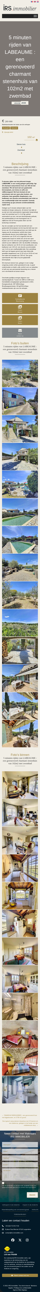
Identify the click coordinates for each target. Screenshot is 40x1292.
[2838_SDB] (20, 1006)
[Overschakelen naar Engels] (34, 1)
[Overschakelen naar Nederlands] (37, 1)
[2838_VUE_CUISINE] (20, 895)
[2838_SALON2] (20, 840)
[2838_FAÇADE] (20, 456)
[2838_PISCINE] (20, 512)
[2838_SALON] (20, 785)
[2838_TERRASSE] (20, 706)
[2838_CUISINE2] (20, 868)
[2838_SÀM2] (20, 979)
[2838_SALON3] (20, 812)
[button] (7, 132)
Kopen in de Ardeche (30, 1205)
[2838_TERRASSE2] (20, 678)
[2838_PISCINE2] (20, 539)
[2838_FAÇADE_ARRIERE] (20, 401)
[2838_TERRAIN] (20, 595)
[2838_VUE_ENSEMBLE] (20, 484)
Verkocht (35, 1209)
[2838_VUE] (20, 622)
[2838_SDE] (20, 1089)
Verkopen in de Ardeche (11, 1205)
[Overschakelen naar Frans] (32, 1)
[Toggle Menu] (35, 16)
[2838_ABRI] (20, 650)
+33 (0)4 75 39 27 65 (12, 1226)
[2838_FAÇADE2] (20, 429)
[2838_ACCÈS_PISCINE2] (20, 373)
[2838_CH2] (20, 1062)
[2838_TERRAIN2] (20, 567)
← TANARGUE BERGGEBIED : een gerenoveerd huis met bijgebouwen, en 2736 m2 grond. (19, 1116)
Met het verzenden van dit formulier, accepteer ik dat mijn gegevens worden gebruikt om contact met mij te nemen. (19, 1186)
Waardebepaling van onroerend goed (15, 1209)
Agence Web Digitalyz (20, 1290)
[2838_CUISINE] (20, 923)
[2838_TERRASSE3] (20, 733)
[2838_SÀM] (20, 951)
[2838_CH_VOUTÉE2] (20, 1034)
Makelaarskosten (20, 1214)
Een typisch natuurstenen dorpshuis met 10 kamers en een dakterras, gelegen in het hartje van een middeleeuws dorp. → (20, 1123)
